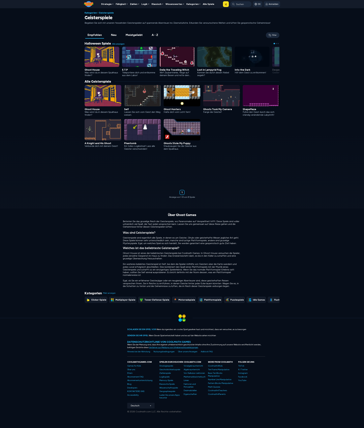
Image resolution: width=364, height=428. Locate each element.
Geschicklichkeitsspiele (169, 369)
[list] (182, 134)
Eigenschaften (190, 394)
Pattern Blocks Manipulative (220, 383)
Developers (132, 388)
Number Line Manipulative (219, 379)
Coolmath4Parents (217, 394)
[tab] (94, 35)
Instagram (243, 373)
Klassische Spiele (167, 384)
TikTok (241, 366)
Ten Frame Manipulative (218, 369)
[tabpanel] (182, 122)
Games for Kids (134, 366)
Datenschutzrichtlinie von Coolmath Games (159, 341)
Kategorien (91, 12)
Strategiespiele (166, 366)
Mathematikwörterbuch (194, 377)
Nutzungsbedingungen (164, 351)
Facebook (242, 377)
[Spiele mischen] (226, 4)
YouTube (242, 380)
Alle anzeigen (118, 44)
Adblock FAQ (207, 351)
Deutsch (135, 405)
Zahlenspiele (165, 373)
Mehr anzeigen (109, 293)
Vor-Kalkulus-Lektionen (194, 373)
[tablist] (123, 35)
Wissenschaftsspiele (168, 388)
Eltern (130, 373)
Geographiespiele (167, 391)
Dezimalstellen (190, 390)
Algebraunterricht (192, 369)
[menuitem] (107, 4)
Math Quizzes (214, 387)
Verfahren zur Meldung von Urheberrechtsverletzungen (173, 347)
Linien (186, 380)
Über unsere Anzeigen (187, 351)
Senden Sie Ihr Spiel (137, 335)
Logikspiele (164, 377)
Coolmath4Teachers (217, 390)
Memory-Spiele (166, 380)
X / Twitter (243, 369)
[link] (102, 61)
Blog (129, 384)
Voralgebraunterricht (193, 366)
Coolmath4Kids (215, 366)
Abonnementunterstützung (139, 380)
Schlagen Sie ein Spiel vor (141, 329)
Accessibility (133, 395)
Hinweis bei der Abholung (138, 351)
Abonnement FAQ (135, 377)
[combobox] (241, 4)
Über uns (131, 369)
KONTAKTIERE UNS (135, 391)
